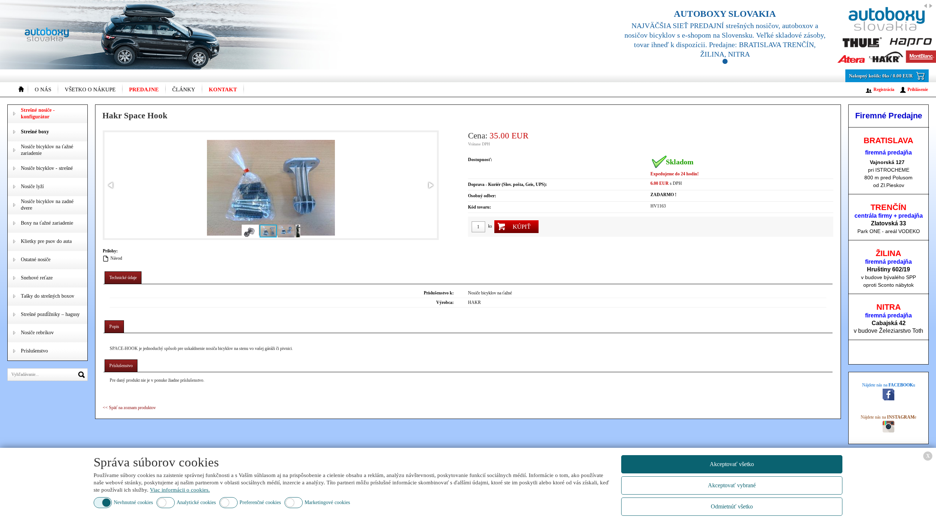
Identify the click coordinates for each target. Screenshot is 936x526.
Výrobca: (445, 302)
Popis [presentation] (114, 326)
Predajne (144, 89)
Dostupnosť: (480, 159)
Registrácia (883, 89)
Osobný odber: (482, 195)
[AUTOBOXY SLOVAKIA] (771, 34)
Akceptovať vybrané (732, 485)
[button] (111, 185)
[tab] (123, 277)
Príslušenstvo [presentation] (121, 365)
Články (183, 89)
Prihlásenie (917, 89)
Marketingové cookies (327, 502)
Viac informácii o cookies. (180, 490)
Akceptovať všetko (732, 464)
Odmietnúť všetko (732, 506)
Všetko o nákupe (90, 89)
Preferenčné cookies (260, 502)
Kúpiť (522, 226)
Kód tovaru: (479, 207)
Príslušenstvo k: (439, 293)
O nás (43, 89)
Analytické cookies (196, 502)
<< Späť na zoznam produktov (129, 407)
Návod (116, 258)
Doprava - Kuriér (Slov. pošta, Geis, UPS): (507, 184)
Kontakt (223, 89)
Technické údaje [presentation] (123, 277)
